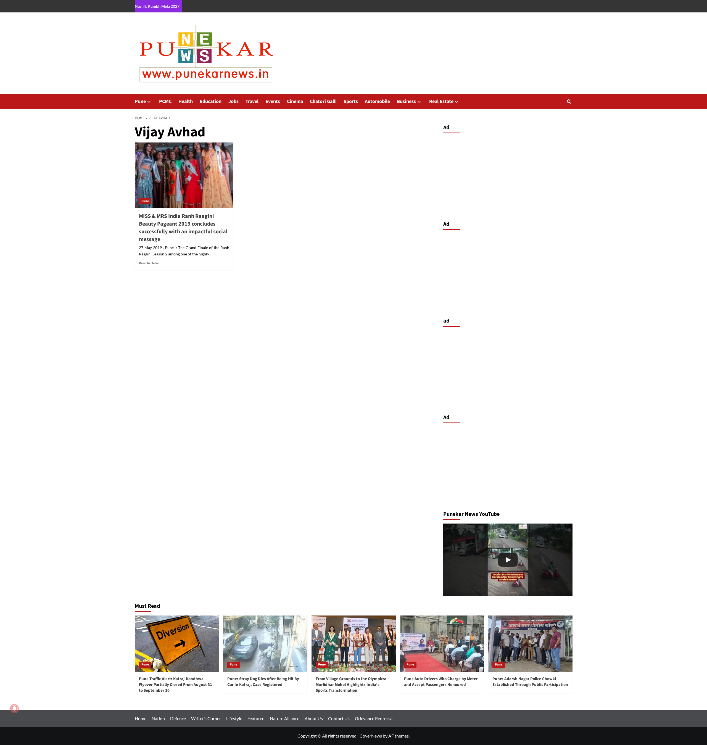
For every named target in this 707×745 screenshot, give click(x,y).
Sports (351, 101)
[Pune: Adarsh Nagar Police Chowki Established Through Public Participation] (530, 643)
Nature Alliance (284, 718)
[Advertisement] (508, 175)
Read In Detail (149, 263)
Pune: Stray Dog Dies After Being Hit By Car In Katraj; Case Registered (263, 682)
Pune (140, 101)
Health (185, 101)
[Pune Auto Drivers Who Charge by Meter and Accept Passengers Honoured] (442, 643)
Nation (158, 718)
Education (210, 101)
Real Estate (441, 101)
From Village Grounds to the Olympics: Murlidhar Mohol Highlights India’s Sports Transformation (351, 684)
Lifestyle (234, 718)
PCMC (165, 101)
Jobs (233, 101)
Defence (178, 718)
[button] (569, 101)
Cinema (295, 101)
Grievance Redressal (374, 718)
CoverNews (371, 735)
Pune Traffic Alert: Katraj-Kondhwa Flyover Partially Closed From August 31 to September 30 (175, 684)
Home (140, 718)
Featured (256, 718)
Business (406, 101)
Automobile (377, 101)
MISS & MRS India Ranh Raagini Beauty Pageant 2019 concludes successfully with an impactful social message (183, 227)
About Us (314, 718)
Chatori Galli (323, 101)
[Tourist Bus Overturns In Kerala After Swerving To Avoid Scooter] (508, 560)
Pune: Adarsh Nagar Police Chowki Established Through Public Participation (530, 682)
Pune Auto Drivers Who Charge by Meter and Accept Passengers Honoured (441, 682)
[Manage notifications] (14, 708)
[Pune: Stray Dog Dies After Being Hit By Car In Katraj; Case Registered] (265, 643)
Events (272, 101)
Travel (252, 101)
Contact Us (339, 718)
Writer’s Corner (206, 718)
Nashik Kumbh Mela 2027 (157, 6)
